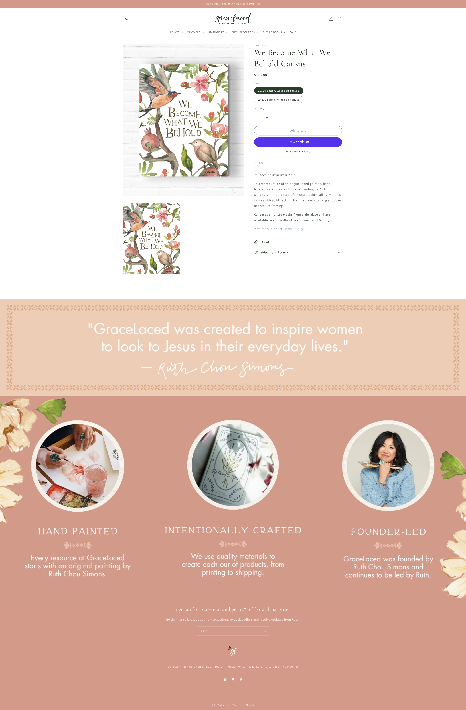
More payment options (298, 151)
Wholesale (255, 666)
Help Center (290, 666)
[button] (127, 18)
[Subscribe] (264, 631)
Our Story (174, 666)
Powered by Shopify (243, 705)
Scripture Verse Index (197, 666)
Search (219, 666)
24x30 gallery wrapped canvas (278, 99)
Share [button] (261, 162)
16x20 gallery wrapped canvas (278, 90)
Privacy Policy (236, 666)
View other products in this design (279, 229)
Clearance (272, 666)
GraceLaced (226, 705)
